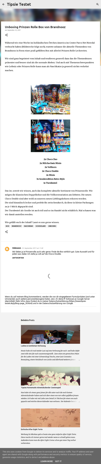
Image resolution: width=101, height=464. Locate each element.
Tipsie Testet (19, 4)
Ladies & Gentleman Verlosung (33, 346)
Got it (58, 461)
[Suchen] (34, 4)
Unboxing (52, 226)
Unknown (16, 248)
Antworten (18, 258)
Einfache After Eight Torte (31, 429)
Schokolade (41, 226)
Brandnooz (16, 226)
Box (7, 226)
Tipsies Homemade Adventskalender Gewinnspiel (41, 388)
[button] (6, 35)
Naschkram (28, 226)
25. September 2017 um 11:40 (32, 248)
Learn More (47, 461)
